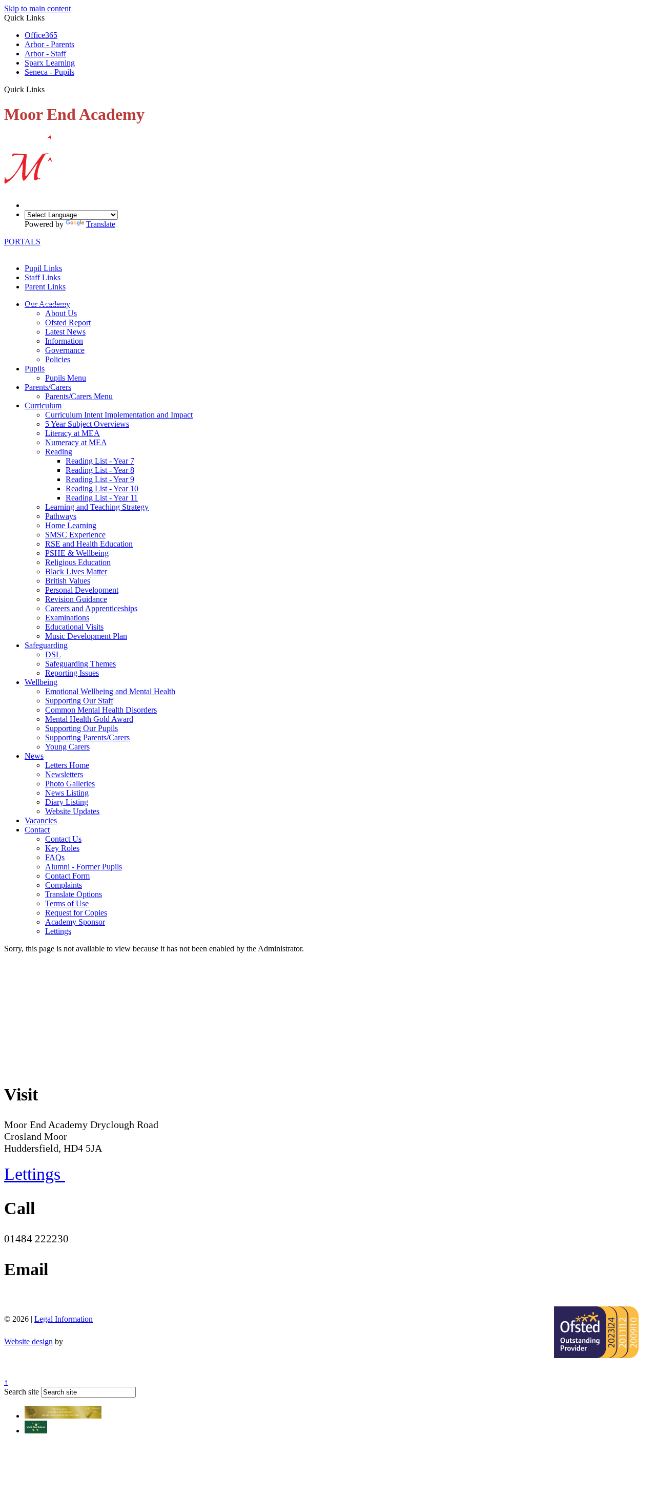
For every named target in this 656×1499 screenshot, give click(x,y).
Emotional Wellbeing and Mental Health (110, 691)
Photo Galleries (70, 783)
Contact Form (67, 875)
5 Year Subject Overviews (87, 424)
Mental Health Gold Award (89, 719)
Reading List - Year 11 (102, 497)
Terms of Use (67, 903)
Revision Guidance (76, 599)
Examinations (67, 617)
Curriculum (43, 405)
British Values (67, 580)
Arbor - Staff (45, 53)
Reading (58, 451)
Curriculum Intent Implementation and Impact (119, 414)
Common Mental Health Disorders (101, 709)
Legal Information (63, 1319)
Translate (100, 224)
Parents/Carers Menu (79, 396)
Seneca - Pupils (49, 72)
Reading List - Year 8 (100, 470)
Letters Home (67, 765)
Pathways (60, 516)
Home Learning (70, 525)
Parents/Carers (48, 387)
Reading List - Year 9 (100, 479)
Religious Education (78, 562)
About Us (61, 313)
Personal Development (81, 590)
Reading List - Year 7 (100, 460)
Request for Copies (76, 912)
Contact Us (63, 839)
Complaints (63, 885)
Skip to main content (37, 8)
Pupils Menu (65, 377)
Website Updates (72, 811)
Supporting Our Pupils (81, 728)
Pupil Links (43, 268)
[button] (48, 89)
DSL (53, 654)
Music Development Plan (86, 636)
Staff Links (42, 277)
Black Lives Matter (76, 571)
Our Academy (47, 304)
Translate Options (73, 894)
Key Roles (62, 848)
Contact (37, 829)
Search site (21, 1391)
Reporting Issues (72, 673)
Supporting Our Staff (79, 700)
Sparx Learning (50, 62)
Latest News (65, 331)
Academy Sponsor (75, 922)
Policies (57, 359)
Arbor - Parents (49, 44)
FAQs (55, 857)
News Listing (67, 792)
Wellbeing (41, 682)
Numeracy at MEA (76, 442)
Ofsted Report (68, 322)
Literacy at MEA (72, 433)
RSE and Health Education (89, 543)
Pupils (35, 368)
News (34, 756)
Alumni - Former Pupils (83, 866)
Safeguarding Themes (80, 663)
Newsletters (64, 774)
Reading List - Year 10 (102, 488)
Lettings (58, 931)
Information (64, 341)
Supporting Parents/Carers (87, 737)
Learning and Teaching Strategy (97, 507)
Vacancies (41, 820)
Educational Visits (74, 626)
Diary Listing (66, 802)
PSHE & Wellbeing (77, 553)
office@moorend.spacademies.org (78, 1300)
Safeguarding (46, 645)
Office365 (41, 35)
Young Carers (67, 746)
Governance (65, 350)
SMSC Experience (75, 534)
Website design (28, 1341)
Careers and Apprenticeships (91, 608)
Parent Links (45, 286)
